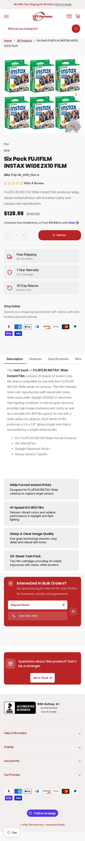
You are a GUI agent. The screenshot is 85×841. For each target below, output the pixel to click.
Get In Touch (40, 678)
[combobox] (42, 28)
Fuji (6, 144)
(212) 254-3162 (28, 615)
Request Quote (20, 605)
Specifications (58, 359)
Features (35, 359)
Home (8, 40)
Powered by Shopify (55, 824)
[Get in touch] (69, 16)
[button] (6, 16)
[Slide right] (76, 94)
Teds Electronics (36, 824)
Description (15, 359)
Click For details (63, 4)
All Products (24, 40)
